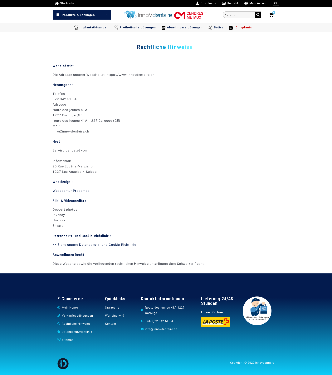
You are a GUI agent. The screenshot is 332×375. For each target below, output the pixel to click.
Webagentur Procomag (71, 191)
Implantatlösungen (94, 27)
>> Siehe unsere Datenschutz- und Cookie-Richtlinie (94, 245)
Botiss (218, 27)
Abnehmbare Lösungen (185, 27)
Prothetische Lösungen (138, 27)
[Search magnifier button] (258, 15)
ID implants (243, 27)
